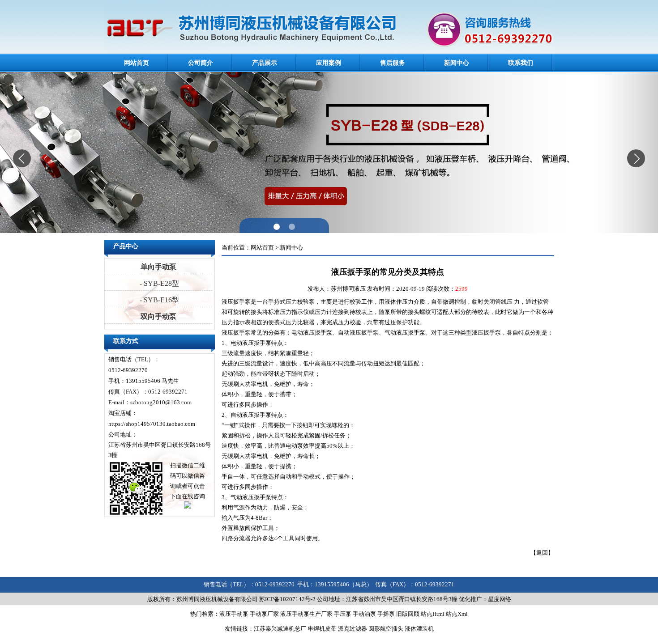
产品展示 (264, 62)
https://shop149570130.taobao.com (151, 423)
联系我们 (520, 62)
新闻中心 (456, 62)
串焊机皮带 (322, 628)
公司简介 (200, 62)
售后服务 (392, 62)
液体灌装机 (419, 628)
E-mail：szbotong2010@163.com (150, 402)
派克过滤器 (352, 628)
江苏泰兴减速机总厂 (280, 628)
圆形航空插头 (385, 628)
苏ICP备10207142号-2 (287, 599)
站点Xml (457, 614)
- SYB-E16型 (158, 300)
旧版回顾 (407, 614)
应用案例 (328, 62)
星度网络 (499, 599)
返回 (542, 552)
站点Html (432, 614)
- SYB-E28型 (158, 283)
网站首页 (136, 62)
